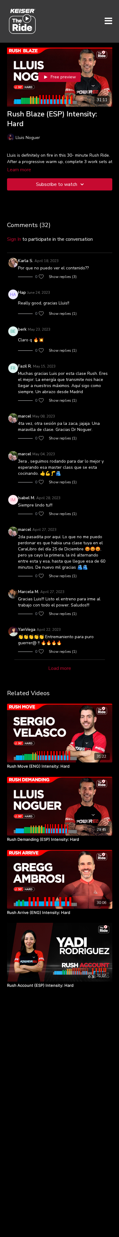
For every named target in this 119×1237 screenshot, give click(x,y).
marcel (24, 416)
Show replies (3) (63, 276)
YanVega (26, 629)
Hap (22, 292)
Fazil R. (25, 366)
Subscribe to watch (56, 184)
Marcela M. (28, 592)
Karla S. (25, 261)
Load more (59, 668)
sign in (14, 239)
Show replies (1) (63, 313)
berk (22, 329)
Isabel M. (26, 498)
